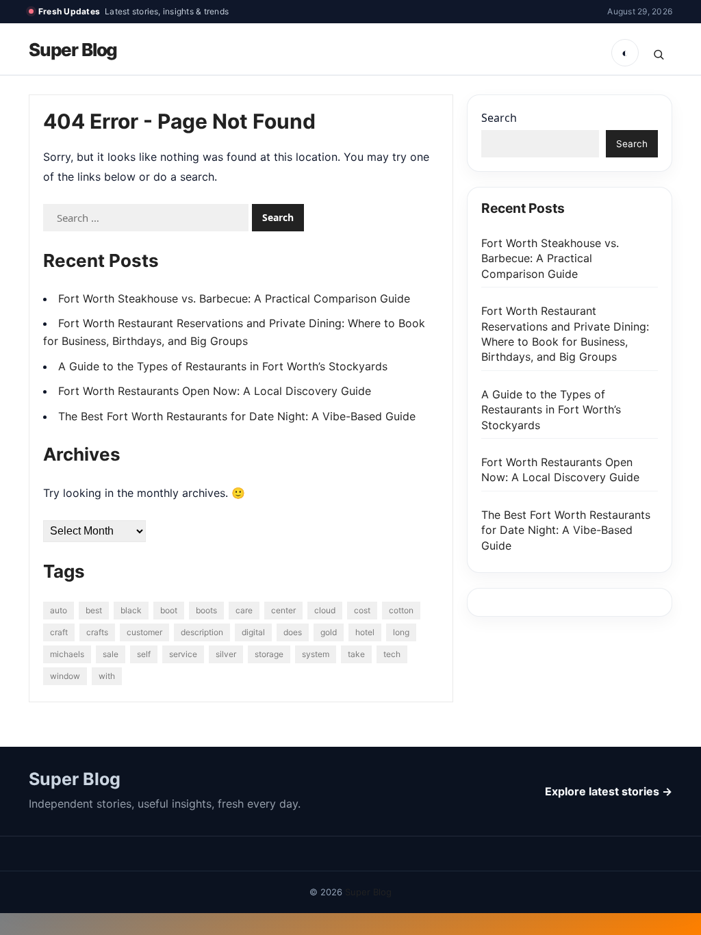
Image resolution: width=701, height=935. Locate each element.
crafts (97, 632)
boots (206, 610)
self (144, 654)
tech (391, 654)
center (283, 610)
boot (168, 610)
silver (226, 654)
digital (253, 632)
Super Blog (73, 49)
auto (58, 610)
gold (328, 632)
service (183, 654)
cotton (401, 610)
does (292, 632)
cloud (324, 610)
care (244, 610)
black (131, 610)
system (315, 654)
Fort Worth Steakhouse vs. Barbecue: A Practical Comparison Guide (234, 298)
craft (59, 632)
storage (269, 654)
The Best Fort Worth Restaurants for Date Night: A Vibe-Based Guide (237, 416)
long (401, 632)
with (107, 676)
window (65, 676)
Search (499, 117)
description (202, 632)
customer (144, 632)
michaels (67, 654)
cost (362, 610)
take (356, 654)
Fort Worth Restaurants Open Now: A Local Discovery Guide (214, 391)
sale (110, 654)
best (94, 610)
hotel (364, 632)
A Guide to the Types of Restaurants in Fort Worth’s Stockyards (222, 366)
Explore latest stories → (608, 791)
